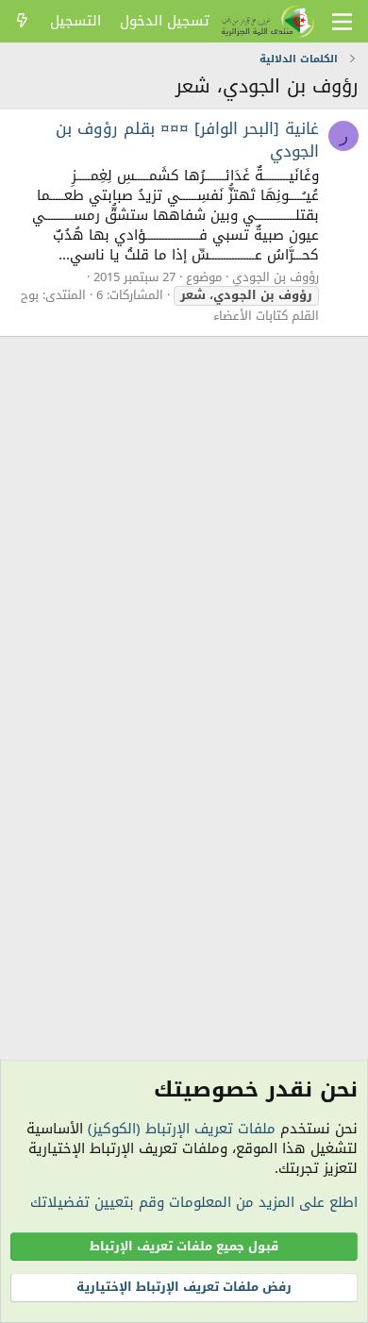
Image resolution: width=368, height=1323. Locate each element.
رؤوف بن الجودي (275, 277)
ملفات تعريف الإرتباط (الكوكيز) (182, 1128)
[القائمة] (342, 22)
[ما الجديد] (22, 21)
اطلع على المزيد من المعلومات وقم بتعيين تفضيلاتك (194, 1202)
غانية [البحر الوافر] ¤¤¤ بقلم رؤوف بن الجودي (187, 139)
